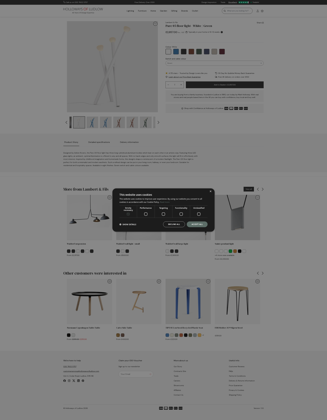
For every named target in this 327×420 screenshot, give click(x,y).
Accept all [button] (197, 224)
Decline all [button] (174, 224)
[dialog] (163, 210)
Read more (165, 202)
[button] (127, 224)
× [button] (210, 191)
